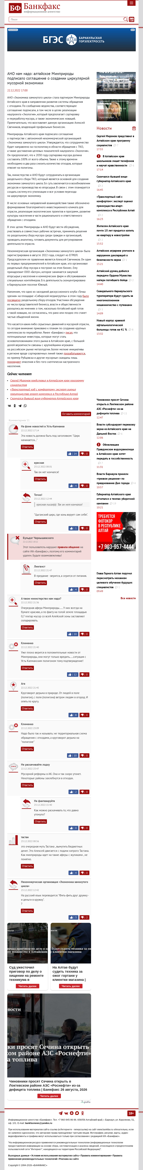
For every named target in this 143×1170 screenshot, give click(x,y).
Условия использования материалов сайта (55, 1155)
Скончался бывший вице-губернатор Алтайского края (44, 398)
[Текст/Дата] (131, 19)
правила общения (69, 547)
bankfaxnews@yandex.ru (38, 1123)
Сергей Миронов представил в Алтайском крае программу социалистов (115, 140)
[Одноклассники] (14, 405)
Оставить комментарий (76, 414)
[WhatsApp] (25, 405)
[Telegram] (20, 405)
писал (69, 332)
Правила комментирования (96, 1155)
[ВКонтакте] (9, 405)
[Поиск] (125, 19)
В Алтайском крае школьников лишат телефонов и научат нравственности (115, 160)
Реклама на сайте (69, 1159)
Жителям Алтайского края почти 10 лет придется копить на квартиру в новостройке (115, 230)
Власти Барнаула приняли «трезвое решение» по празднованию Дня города (113, 478)
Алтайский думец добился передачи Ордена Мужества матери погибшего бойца (114, 275)
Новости (104, 128)
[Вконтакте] (66, 1113)
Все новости (128, 598)
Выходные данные (18, 1155)
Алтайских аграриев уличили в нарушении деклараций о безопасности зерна (115, 255)
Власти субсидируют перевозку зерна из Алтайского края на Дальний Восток (116, 429)
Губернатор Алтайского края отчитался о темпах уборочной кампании (116, 498)
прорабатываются (74, 353)
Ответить (27, 447)
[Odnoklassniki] (82, 1113)
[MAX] (77, 1113)
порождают (14, 362)
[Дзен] (72, 1113)
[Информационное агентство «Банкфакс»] (38, 8)
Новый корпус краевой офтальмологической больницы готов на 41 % (112, 325)
